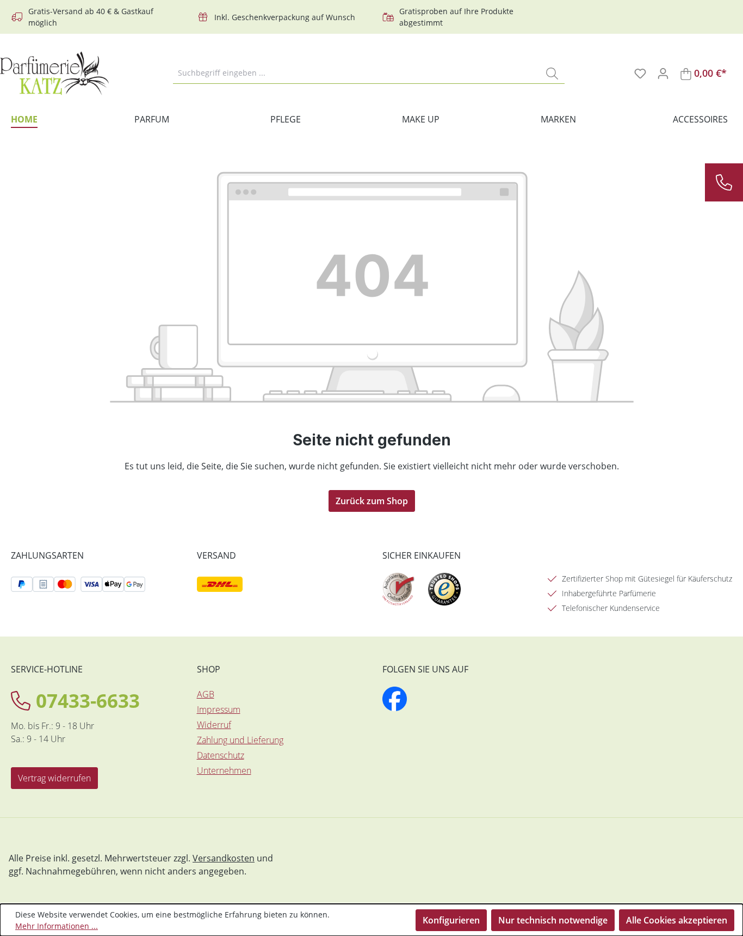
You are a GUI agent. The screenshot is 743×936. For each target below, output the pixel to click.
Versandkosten (224, 858)
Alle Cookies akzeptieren (676, 920)
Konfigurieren (451, 920)
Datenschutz (220, 755)
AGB (205, 694)
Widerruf (214, 725)
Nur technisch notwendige (553, 920)
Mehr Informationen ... (56, 926)
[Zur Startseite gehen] (54, 73)
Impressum (218, 709)
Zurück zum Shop (372, 501)
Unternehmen (224, 770)
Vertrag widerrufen (54, 778)
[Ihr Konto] (663, 73)
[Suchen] (552, 73)
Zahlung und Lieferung (240, 740)
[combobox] (356, 73)
